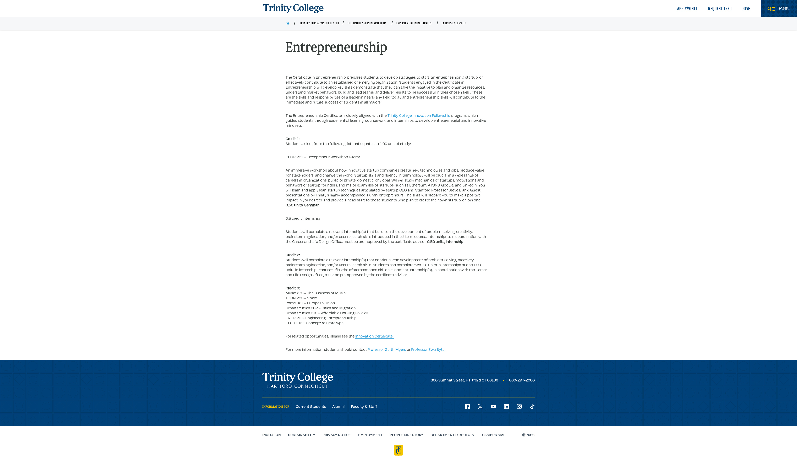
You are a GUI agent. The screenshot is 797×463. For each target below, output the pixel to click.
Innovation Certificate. (374, 336)
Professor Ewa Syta (428, 349)
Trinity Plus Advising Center (319, 23)
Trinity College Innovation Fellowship (418, 115)
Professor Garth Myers (387, 349)
